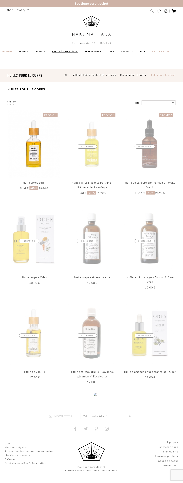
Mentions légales (16, 447)
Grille (9, 103)
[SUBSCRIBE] (130, 416)
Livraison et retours (17, 455)
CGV (8, 443)
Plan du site (170, 451)
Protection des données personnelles (29, 451)
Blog (10, 10)
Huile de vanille (34, 371)
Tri (137, 102)
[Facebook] (75, 429)
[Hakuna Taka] (91, 30)
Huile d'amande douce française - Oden (150, 371)
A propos (172, 442)
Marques (23, 10)
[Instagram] (106, 429)
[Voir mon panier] (174, 12)
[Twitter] (85, 429)
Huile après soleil (34, 182)
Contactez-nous (167, 446)
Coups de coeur (168, 460)
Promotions (170, 465)
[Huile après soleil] (34, 144)
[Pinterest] (96, 429)
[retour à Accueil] (65, 75)
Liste (14, 103)
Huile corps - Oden (34, 277)
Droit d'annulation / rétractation (25, 463)
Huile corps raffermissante (92, 277)
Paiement (11, 459)
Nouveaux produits (166, 456)
